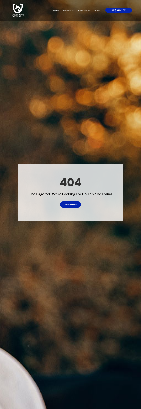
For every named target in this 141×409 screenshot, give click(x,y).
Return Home (70, 204)
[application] (72, 10)
